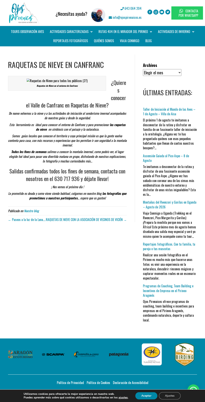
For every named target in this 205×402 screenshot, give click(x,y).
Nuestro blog (31, 210)
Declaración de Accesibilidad (130, 382)
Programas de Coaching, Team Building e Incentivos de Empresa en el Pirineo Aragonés (168, 291)
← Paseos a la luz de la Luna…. (26, 219)
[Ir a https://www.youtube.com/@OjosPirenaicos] (161, 12)
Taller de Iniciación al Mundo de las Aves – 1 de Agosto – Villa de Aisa (169, 111)
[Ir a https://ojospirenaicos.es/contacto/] (73, 13)
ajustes (123, 397)
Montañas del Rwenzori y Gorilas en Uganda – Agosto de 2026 (169, 204)
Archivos (150, 65)
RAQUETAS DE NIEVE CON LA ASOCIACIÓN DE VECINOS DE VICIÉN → (86, 219)
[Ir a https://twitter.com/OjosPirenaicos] (167, 12)
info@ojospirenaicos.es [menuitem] (127, 17)
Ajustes (170, 396)
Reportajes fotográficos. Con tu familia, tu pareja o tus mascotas (169, 246)
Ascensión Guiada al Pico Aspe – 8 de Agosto (166, 158)
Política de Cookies (98, 382)
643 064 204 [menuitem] (133, 8)
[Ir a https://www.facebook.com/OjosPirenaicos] (149, 12)
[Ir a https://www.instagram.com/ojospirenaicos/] (155, 12)
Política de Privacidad (70, 382)
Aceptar (146, 396)
